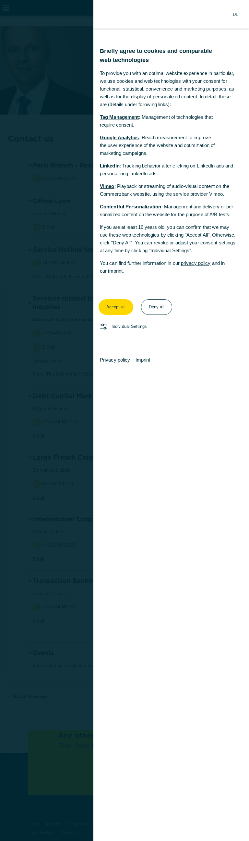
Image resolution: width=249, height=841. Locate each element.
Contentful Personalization (130, 206)
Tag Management (119, 117)
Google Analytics (119, 137)
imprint (115, 271)
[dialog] (124, 420)
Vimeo (107, 186)
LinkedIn (110, 165)
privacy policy (195, 263)
